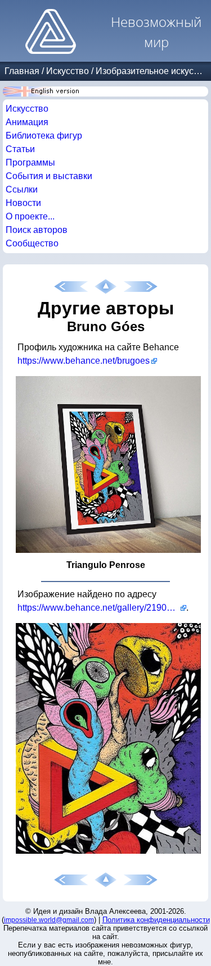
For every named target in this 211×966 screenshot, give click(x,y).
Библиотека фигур (44, 135)
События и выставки (49, 176)
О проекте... (30, 216)
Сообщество (32, 243)
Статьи (20, 149)
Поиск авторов (37, 230)
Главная (22, 71)
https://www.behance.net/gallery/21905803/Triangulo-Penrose (101, 607)
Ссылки (22, 189)
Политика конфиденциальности (156, 919)
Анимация (27, 122)
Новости (23, 203)
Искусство (67, 71)
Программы (30, 162)
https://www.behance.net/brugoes (83, 360)
